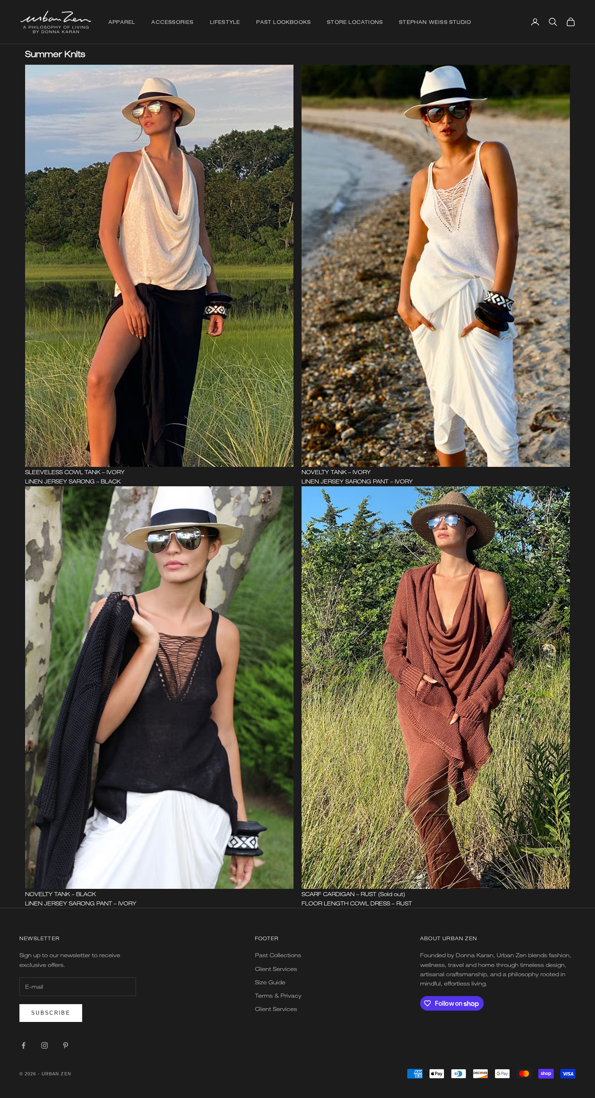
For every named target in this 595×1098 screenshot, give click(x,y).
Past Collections (278, 955)
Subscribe (50, 1013)
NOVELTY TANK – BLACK (60, 893)
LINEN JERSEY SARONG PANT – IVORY (357, 481)
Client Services (276, 968)
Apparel (121, 22)
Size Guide (270, 982)
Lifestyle (225, 22)
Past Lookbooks (283, 22)
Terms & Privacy (278, 995)
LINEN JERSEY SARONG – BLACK (73, 481)
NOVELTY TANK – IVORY (336, 471)
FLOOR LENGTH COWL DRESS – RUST (357, 903)
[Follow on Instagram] (44, 1045)
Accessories (172, 22)
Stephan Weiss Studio (435, 22)
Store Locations (355, 22)
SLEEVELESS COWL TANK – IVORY (75, 471)
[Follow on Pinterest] (66, 1045)
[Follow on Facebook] (23, 1045)
